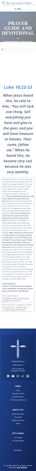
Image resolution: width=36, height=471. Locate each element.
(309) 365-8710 (18, 365)
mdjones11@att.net (11, 298)
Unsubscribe (9, 307)
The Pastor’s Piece (18, 394)
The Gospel (18, 417)
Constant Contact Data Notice (14, 310)
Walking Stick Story (18, 420)
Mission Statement (18, 414)
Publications (18, 450)
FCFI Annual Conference (18, 400)
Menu (19, 9)
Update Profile (21, 307)
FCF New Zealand (18, 441)
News (18, 386)
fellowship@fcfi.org (18, 361)
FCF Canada (18, 437)
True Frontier (22, 467)
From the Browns (18, 397)
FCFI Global (18, 433)
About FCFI (18, 410)
